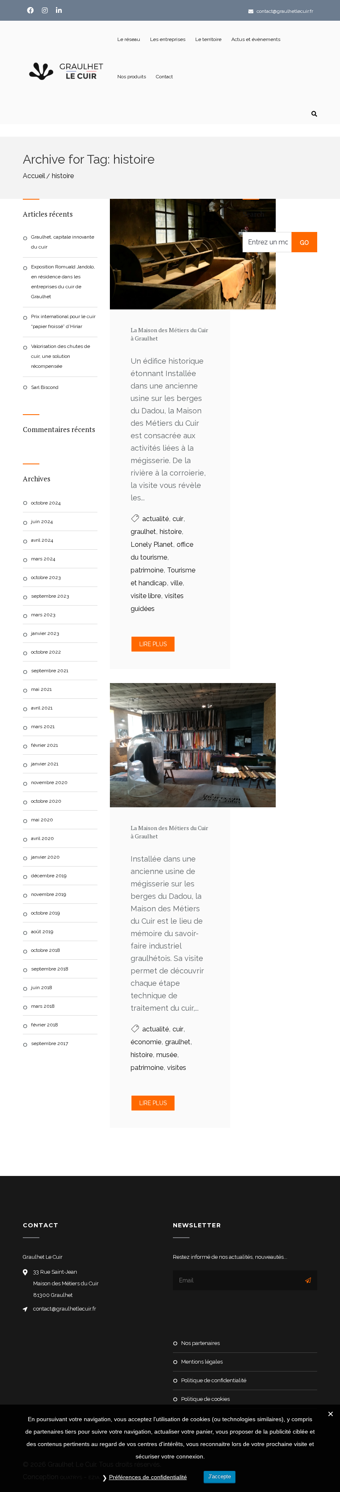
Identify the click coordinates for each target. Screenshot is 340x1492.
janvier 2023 (45, 633)
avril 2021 (42, 708)
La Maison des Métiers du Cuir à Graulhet (169, 334)
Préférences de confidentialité (148, 1477)
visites (176, 1068)
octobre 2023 (46, 577)
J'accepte (219, 1476)
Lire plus (153, 644)
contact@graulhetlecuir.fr (284, 11)
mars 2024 (43, 559)
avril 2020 (42, 838)
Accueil (34, 176)
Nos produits (131, 77)
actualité (155, 519)
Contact (164, 77)
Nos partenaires (200, 1343)
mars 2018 (43, 1006)
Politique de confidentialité (213, 1380)
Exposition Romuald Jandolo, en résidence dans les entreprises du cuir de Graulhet (63, 281)
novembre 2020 (49, 782)
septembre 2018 (49, 969)
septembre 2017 (49, 1043)
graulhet (143, 532)
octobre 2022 (46, 652)
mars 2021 (43, 726)
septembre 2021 (49, 671)
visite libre (146, 596)
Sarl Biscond (44, 387)
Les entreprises (167, 39)
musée (166, 1055)
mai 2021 (41, 689)
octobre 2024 (46, 503)
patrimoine (147, 570)
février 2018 (44, 1025)
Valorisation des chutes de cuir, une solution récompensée (60, 356)
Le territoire (208, 39)
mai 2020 (42, 820)
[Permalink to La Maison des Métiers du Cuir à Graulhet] (170, 254)
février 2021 (44, 745)
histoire (63, 176)
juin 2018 (41, 987)
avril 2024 (42, 540)
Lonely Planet (152, 544)
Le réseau (128, 39)
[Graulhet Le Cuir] (67, 71)
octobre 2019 (45, 913)
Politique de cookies (205, 1399)
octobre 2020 (46, 801)
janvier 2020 (45, 857)
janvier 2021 (44, 764)
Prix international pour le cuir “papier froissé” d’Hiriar (63, 321)
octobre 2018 (45, 950)
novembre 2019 (48, 894)
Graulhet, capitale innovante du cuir (62, 242)
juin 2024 (42, 521)
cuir (177, 519)
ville (176, 583)
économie (146, 1042)
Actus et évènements (255, 39)
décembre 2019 (48, 876)
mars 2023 (43, 615)
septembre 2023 (50, 596)
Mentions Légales (202, 1362)
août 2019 (42, 931)
